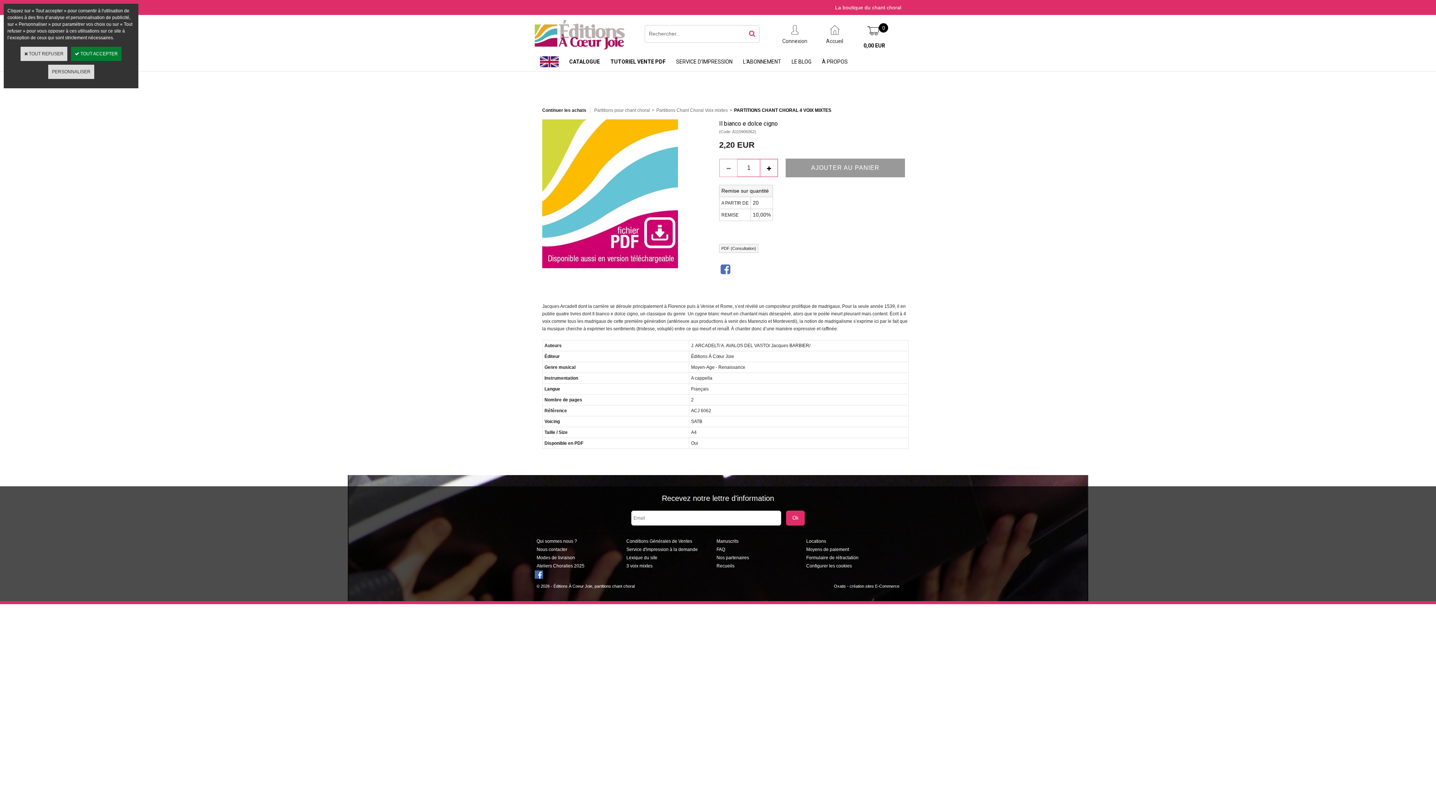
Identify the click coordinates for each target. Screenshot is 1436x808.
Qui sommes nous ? (557, 541)
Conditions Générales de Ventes (659, 541)
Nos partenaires (733, 557)
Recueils (725, 566)
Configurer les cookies (829, 566)
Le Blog (801, 62)
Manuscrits (728, 541)
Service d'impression (704, 62)
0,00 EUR (874, 46)
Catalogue (584, 62)
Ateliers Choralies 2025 (560, 566)
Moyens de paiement (827, 549)
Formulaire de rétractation (832, 557)
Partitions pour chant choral (622, 110)
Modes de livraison (556, 557)
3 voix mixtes (639, 566)
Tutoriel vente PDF (638, 62)
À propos (835, 62)
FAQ (721, 549)
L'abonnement (762, 62)
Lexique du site (641, 557)
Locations (816, 541)
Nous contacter (552, 549)
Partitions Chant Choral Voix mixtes (692, 110)
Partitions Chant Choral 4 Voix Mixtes (782, 110)
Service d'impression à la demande (662, 549)
